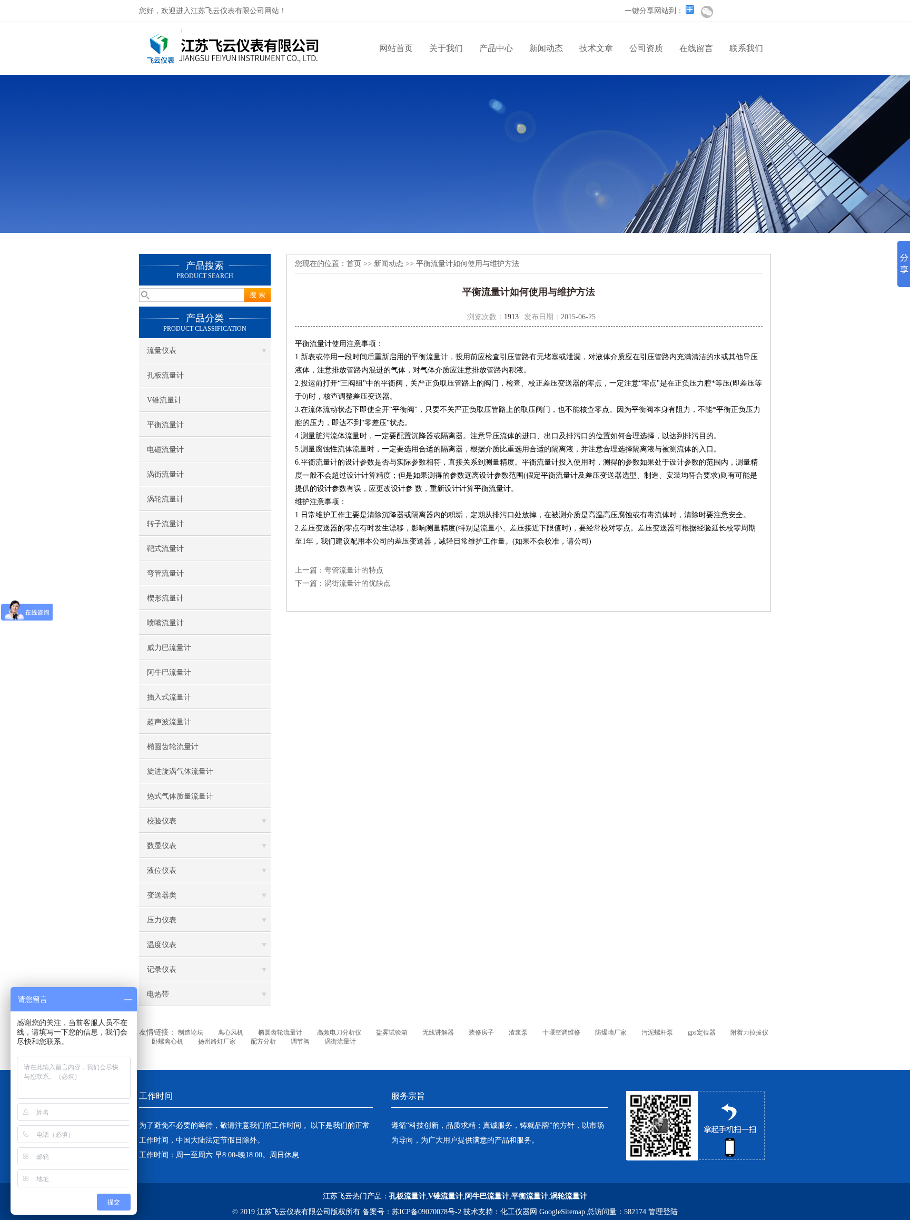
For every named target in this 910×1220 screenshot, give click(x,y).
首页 (354, 264)
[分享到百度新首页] (742, 11)
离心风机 (230, 1032)
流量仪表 (161, 351)
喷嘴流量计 (165, 623)
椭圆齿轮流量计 (173, 747)
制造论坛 (190, 1032)
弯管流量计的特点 (353, 570)
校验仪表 (161, 821)
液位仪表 (161, 870)
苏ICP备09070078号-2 (426, 1212)
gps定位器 (702, 1032)
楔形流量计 (165, 598)
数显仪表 (161, 846)
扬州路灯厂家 (217, 1041)
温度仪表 (161, 945)
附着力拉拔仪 (749, 1032)
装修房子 (481, 1032)
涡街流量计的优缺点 (357, 583)
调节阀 (300, 1041)
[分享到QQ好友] (760, 11)
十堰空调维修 (561, 1032)
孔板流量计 (165, 375)
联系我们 (746, 48)
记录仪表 (161, 969)
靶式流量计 (165, 549)
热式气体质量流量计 (180, 796)
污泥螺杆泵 (657, 1032)
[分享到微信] (706, 11)
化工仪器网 (518, 1212)
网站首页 (396, 48)
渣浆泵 (518, 1032)
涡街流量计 (165, 474)
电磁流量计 (165, 450)
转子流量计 (165, 524)
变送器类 (161, 895)
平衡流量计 (165, 425)
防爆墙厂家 (611, 1032)
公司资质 (646, 48)
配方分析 (263, 1041)
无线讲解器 (438, 1032)
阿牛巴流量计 (169, 672)
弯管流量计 (165, 573)
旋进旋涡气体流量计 (180, 771)
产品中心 (496, 48)
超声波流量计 (169, 722)
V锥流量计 (164, 400)
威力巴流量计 (169, 648)
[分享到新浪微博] (724, 11)
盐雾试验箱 (392, 1032)
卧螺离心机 (167, 1041)
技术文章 (596, 48)
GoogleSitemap (562, 1212)
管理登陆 (663, 1212)
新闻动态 (546, 48)
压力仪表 (161, 920)
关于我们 (446, 48)
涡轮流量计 (165, 499)
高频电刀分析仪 (339, 1032)
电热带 (158, 994)
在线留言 (696, 48)
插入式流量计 (169, 697)
